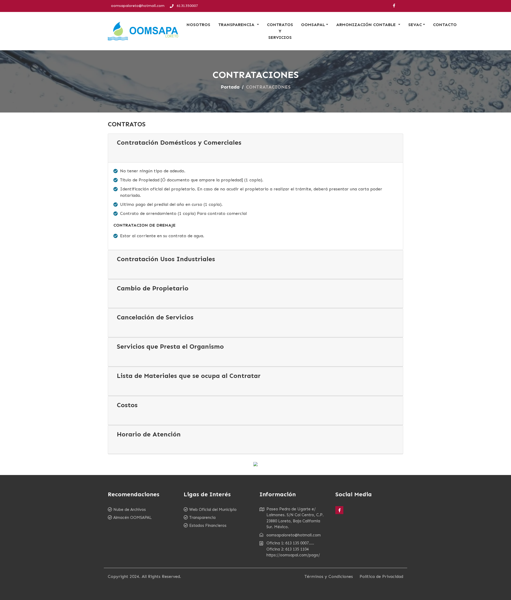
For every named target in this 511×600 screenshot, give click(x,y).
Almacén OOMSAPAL (132, 517)
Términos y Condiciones (328, 576)
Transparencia (202, 517)
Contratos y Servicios (280, 31)
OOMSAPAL (313, 24)
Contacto (445, 24)
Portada (230, 87)
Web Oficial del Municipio (213, 509)
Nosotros (198, 24)
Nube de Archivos (129, 509)
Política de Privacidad (381, 576)
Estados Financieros (207, 525)
